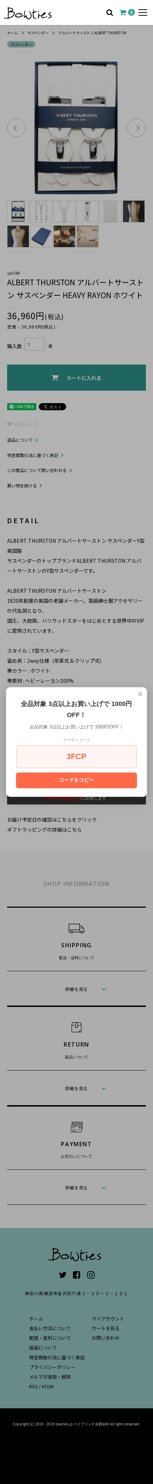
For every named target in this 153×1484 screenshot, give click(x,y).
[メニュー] (142, 12)
